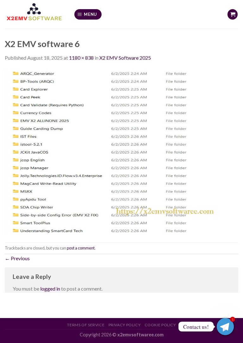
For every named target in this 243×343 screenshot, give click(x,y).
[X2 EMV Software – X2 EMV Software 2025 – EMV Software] (34, 14)
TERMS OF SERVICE (85, 324)
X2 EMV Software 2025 (125, 58)
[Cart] (232, 14)
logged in (50, 289)
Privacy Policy (125, 324)
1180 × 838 (81, 58)
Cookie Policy (160, 324)
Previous (17, 258)
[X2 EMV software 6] (121, 151)
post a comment (81, 247)
